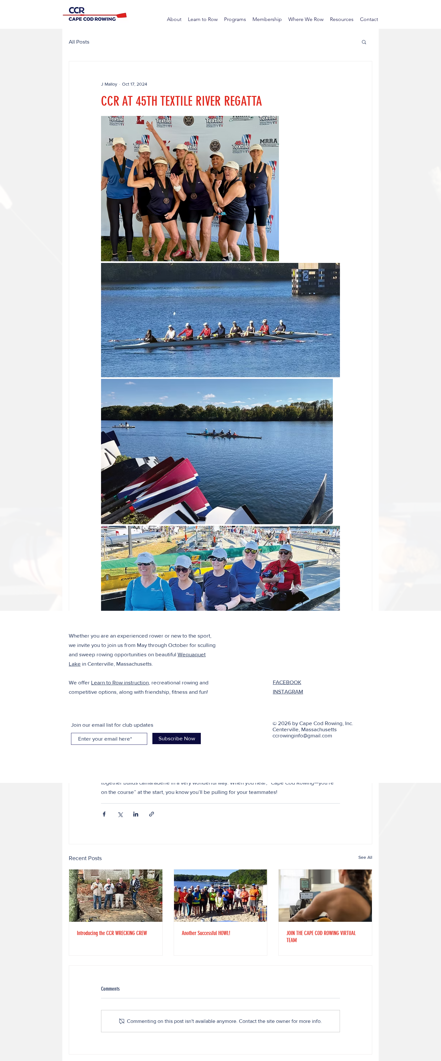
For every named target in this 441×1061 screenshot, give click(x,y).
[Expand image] (190, 188)
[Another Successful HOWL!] (220, 895)
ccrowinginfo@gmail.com (302, 735)
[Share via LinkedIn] (136, 814)
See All (365, 857)
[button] (364, 41)
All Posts (79, 41)
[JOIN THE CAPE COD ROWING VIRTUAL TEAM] (325, 895)
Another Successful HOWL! (206, 933)
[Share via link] (152, 814)
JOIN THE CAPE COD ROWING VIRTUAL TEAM (321, 937)
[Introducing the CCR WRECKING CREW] (115, 895)
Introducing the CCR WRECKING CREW (112, 933)
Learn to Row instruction (120, 682)
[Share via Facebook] (104, 814)
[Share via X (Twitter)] (120, 814)
